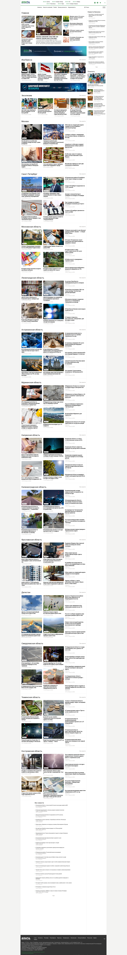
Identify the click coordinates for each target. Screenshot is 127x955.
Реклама (46, 938)
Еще (54, 895)
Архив (95, 938)
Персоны (59, 938)
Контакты (40, 938)
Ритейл (55, 7)
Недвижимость (72, 7)
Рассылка (89, 938)
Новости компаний (47, 7)
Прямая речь (66, 938)
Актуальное (73, 938)
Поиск (87, 7)
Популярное (53, 938)
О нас (35, 938)
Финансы (39, 7)
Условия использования (27, 953)
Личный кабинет (82, 938)
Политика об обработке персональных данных (33, 952)
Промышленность (62, 7)
